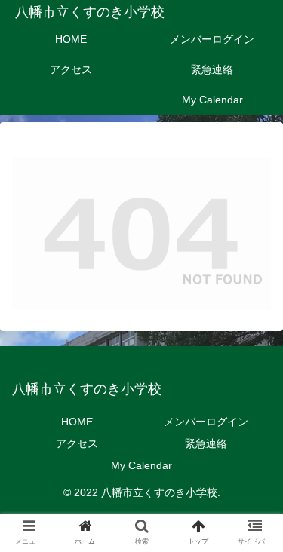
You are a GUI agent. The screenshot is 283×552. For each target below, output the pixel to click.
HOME (77, 422)
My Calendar (141, 465)
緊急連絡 (206, 443)
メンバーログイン (206, 422)
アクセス (77, 443)
